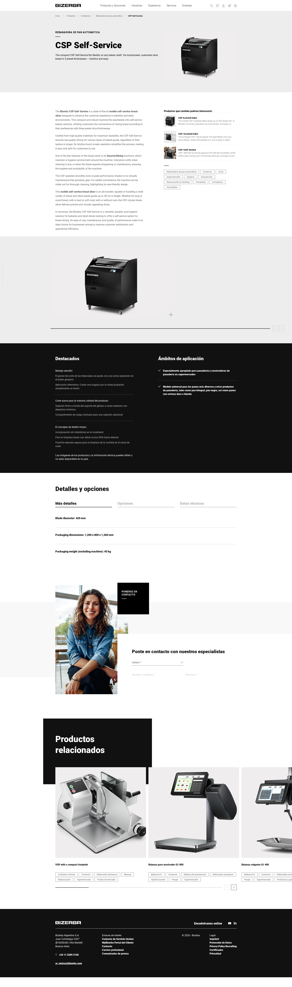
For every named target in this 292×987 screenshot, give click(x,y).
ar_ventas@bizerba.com (68, 963)
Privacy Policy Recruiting (223, 946)
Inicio (57, 16)
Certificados (216, 949)
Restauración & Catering (178, 182)
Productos (71, 16)
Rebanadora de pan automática (109, 16)
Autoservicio (206, 176)
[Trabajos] (229, 5)
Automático (172, 187)
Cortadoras (85, 16)
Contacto (107, 946)
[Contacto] (217, 5)
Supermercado (173, 176)
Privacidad (215, 953)
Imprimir (214, 938)
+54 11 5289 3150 (69, 954)
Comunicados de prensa (115, 953)
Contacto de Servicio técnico (118, 938)
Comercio (207, 171)
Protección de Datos (221, 942)
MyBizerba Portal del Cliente (118, 942)
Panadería (201, 182)
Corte (220, 171)
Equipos (190, 176)
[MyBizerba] (223, 5)
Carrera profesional (113, 949)
